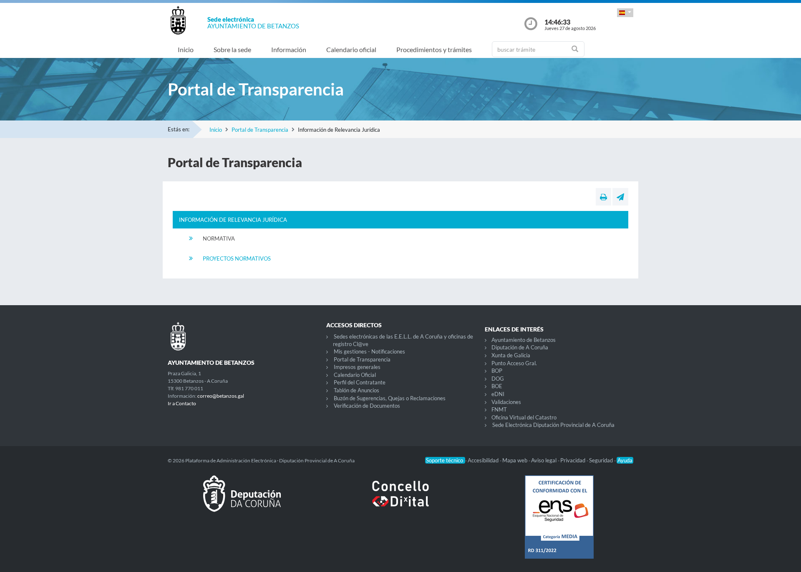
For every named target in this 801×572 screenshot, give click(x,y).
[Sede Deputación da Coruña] (242, 500)
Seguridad (601, 460)
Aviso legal (544, 460)
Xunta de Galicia (510, 355)
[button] (625, 12)
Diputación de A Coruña (519, 347)
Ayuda (624, 460)
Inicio (186, 49)
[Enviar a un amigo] (620, 197)
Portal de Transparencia (260, 129)
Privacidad (573, 460)
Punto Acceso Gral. (514, 363)
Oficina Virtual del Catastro (524, 417)
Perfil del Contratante (359, 382)
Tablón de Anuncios (356, 390)
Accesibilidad (484, 460)
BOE (496, 386)
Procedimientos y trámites (434, 49)
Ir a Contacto (182, 403)
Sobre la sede (232, 49)
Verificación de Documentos (367, 405)
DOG (497, 378)
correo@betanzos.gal (220, 396)
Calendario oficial (351, 49)
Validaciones (506, 402)
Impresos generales (357, 367)
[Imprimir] (603, 197)
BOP (496, 370)
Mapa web (515, 460)
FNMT (499, 409)
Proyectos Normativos (237, 258)
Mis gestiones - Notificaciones (369, 351)
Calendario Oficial (355, 374)
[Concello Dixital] (400, 500)
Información (288, 49)
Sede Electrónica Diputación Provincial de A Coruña (553, 424)
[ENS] (559, 523)
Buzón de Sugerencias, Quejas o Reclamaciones (390, 398)
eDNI (497, 394)
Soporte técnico (445, 460)
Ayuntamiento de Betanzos (523, 339)
